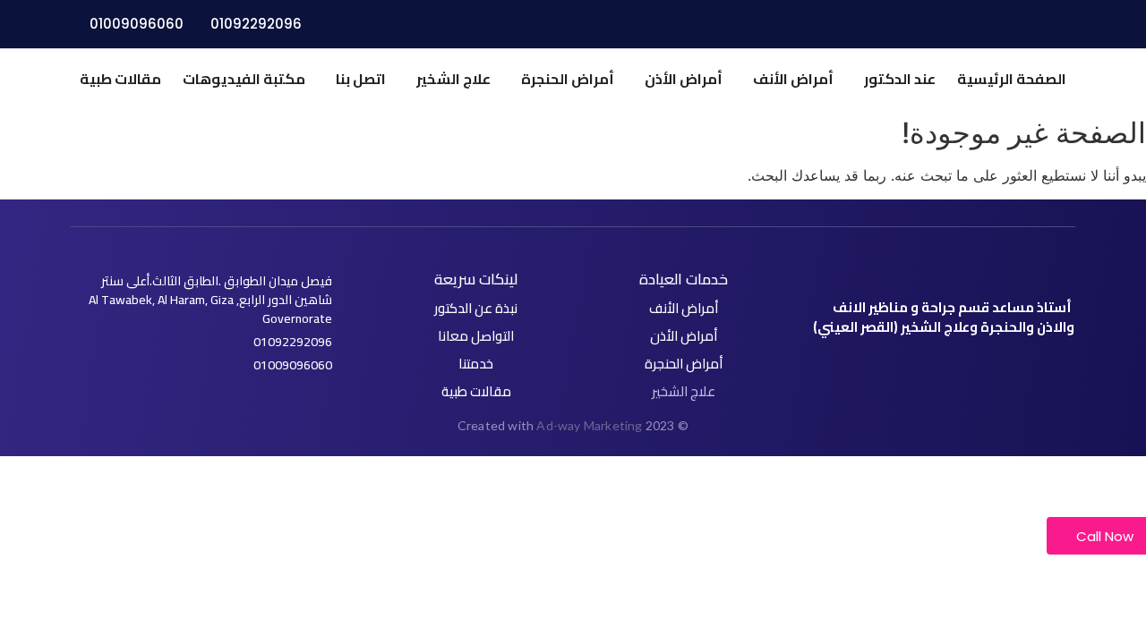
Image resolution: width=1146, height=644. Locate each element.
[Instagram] (890, 366)
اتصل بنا (361, 79)
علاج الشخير (453, 79)
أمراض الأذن (684, 79)
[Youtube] (918, 366)
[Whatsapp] (947, 366)
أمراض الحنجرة (567, 79)
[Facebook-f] (975, 366)
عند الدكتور (900, 79)
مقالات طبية (120, 79)
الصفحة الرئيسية (1011, 79)
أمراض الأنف (793, 79)
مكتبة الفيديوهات (244, 79)
